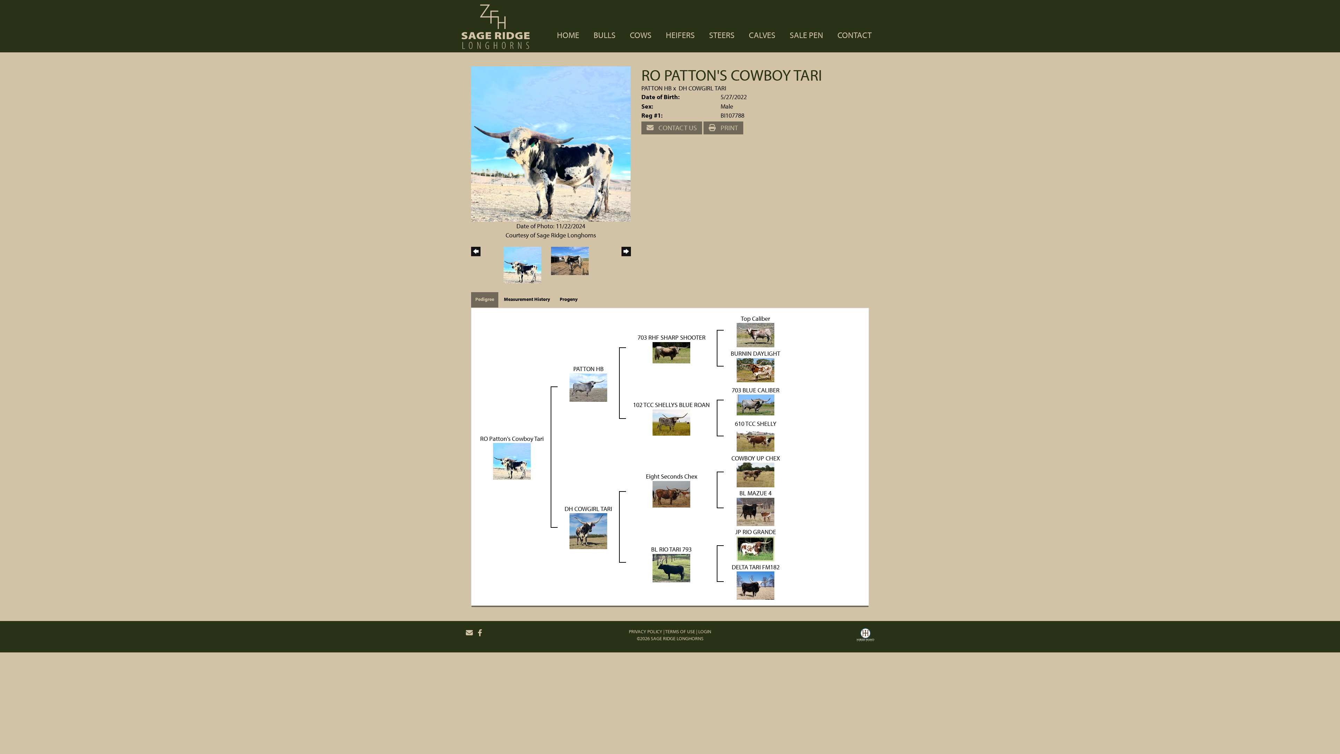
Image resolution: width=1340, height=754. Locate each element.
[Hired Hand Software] (865, 635)
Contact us (677, 127)
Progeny (569, 299)
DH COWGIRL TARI (702, 88)
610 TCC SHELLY (755, 424)
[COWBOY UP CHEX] (755, 474)
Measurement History (527, 299)
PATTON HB (656, 88)
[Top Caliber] (755, 335)
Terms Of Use (680, 631)
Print (728, 127)
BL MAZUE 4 (755, 493)
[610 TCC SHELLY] (755, 439)
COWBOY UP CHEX (755, 458)
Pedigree (484, 299)
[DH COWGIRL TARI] (588, 530)
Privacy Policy (645, 631)
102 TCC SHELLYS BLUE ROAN (671, 405)
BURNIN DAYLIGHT (755, 353)
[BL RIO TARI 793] (671, 567)
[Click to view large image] (551, 143)
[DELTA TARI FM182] (755, 585)
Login (704, 631)
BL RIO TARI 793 (671, 549)
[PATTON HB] (588, 387)
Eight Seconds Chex (671, 476)
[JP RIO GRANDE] (755, 548)
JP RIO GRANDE (755, 532)
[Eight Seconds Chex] (671, 494)
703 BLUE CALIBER (756, 390)
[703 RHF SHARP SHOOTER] (671, 352)
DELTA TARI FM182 (756, 567)
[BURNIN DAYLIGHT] (755, 369)
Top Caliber (755, 319)
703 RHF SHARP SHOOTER (672, 337)
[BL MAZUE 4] (755, 511)
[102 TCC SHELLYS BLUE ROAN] (671, 422)
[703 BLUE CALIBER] (755, 404)
